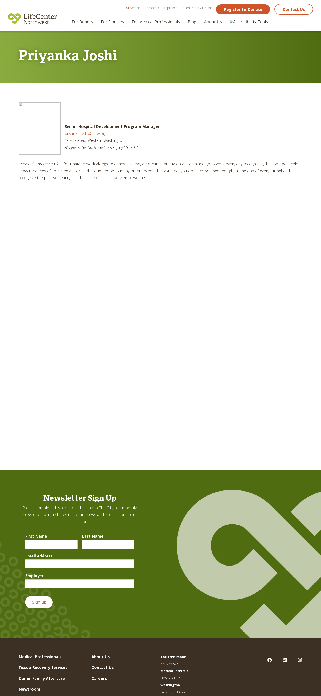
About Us (213, 21)
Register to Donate (243, 9)
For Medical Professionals (156, 21)
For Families (112, 21)
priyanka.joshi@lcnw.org (85, 133)
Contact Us (294, 9)
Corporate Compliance (161, 7)
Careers (99, 678)
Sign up (39, 602)
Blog (192, 21)
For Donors (82, 21)
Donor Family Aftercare (42, 678)
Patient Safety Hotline (196, 7)
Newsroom (29, 689)
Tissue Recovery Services (43, 667)
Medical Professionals (40, 656)
